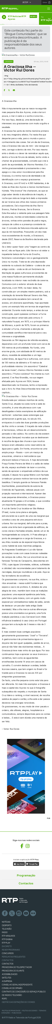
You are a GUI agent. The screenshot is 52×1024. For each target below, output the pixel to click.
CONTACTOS (7, 963)
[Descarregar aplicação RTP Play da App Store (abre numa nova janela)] (19, 863)
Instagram (19, 913)
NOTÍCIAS (6, 921)
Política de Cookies (29, 1011)
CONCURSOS (8, 953)
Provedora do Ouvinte (13, 970)
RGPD (4, 998)
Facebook (5, 913)
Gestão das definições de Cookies (18, 1002)
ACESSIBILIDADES (9, 974)
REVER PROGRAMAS (11, 949)
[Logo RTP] (15, 900)
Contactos (26, 883)
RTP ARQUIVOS (8, 935)
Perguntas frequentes (13, 956)
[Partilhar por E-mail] (14, 90)
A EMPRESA (7, 981)
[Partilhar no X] (9, 90)
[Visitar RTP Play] (26, 776)
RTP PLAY (6, 942)
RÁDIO (4, 932)
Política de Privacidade (11, 1011)
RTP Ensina (7, 939)
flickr (33, 913)
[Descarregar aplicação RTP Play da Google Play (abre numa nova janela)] (32, 863)
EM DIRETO (7, 946)
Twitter (12, 913)
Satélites (6, 977)
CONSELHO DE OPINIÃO (12, 988)
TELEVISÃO (6, 928)
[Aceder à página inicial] (17, 8)
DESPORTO (6, 925)
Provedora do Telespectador (17, 967)
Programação (26, 875)
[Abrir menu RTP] (26, 2)
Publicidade (16, 1013)
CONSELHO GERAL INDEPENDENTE (17, 984)
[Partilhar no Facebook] (4, 90)
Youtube (26, 913)
